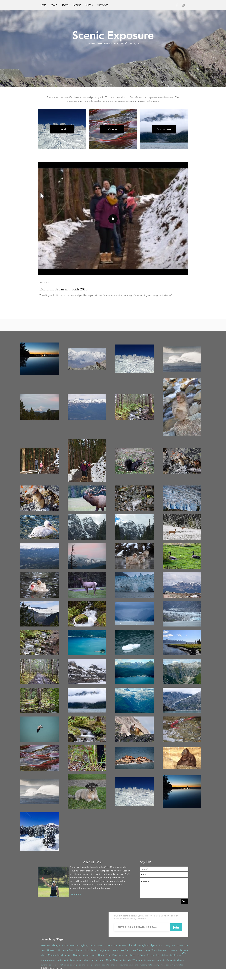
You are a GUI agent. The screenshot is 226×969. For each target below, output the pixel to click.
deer (51, 964)
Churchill (132, 945)
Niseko (76, 955)
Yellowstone (149, 960)
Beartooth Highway (78, 945)
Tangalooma (75, 960)
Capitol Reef (120, 945)
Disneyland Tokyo (146, 945)
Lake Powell (137, 950)
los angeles (84, 964)
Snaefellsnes (175, 955)
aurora (44, 964)
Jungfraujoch (104, 950)
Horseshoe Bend (66, 950)
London (162, 950)
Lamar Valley (151, 950)
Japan (94, 950)
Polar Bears (117, 955)
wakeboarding (168, 964)
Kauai (115, 950)
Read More (75, 893)
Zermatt (161, 960)
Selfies (164, 955)
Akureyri (56, 945)
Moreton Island (55, 955)
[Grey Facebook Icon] (177, 5)
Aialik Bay (45, 945)
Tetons (86, 960)
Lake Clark (125, 950)
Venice (123, 960)
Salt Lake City (153, 955)
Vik (129, 960)
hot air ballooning (68, 964)
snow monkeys (126, 964)
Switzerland (62, 960)
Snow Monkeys (48, 960)
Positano (141, 955)
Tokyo (94, 960)
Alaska (64, 945)
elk (56, 964)
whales (179, 964)
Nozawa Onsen (89, 955)
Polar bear (130, 955)
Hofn (43, 950)
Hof (186, 945)
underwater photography (147, 964)
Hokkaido (51, 950)
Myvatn (68, 955)
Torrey (101, 960)
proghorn (95, 964)
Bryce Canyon (96, 945)
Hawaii (180, 945)
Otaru (101, 955)
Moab (43, 955)
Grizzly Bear (169, 945)
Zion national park (175, 960)
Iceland (79, 950)
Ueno (108, 960)
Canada (108, 945)
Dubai (159, 945)
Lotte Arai (172, 950)
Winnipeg (137, 960)
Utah (115, 960)
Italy (87, 950)
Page (108, 955)
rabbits (105, 964)
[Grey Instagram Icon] (183, 5)
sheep (114, 964)
